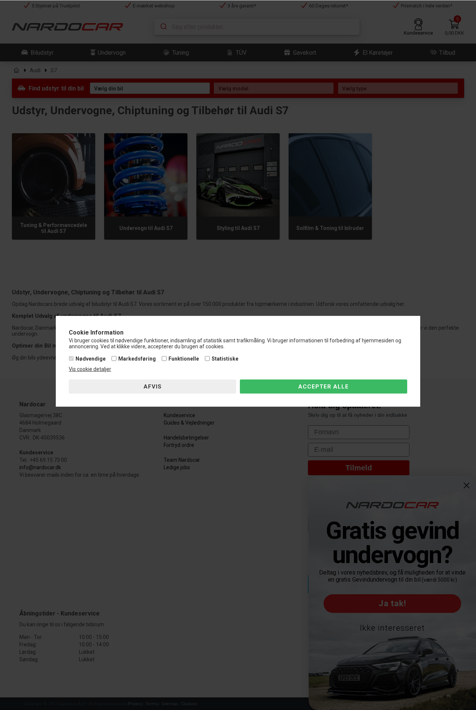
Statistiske (225, 359)
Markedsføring (137, 359)
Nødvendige (90, 359)
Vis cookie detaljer (90, 369)
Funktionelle (183, 359)
